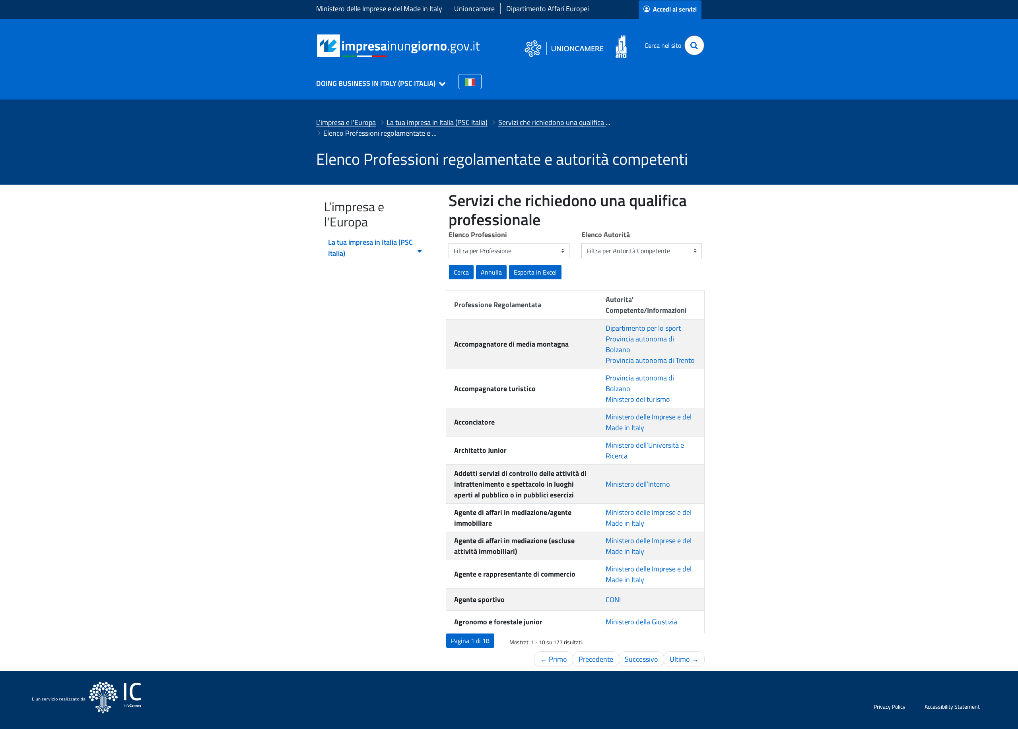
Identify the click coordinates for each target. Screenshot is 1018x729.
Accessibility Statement (952, 706)
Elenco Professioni (478, 234)
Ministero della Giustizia (641, 621)
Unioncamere (474, 8)
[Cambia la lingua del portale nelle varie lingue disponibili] (470, 81)
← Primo (553, 659)
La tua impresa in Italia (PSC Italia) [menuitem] (370, 248)
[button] (377, 83)
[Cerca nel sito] (694, 45)
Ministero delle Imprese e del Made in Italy (379, 8)
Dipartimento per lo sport (643, 328)
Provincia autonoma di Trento (650, 360)
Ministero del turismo (638, 399)
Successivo (641, 659)
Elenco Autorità (605, 234)
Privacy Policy (889, 706)
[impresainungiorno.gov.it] (482, 45)
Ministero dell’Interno (638, 484)
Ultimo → (684, 659)
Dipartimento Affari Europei (547, 8)
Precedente (596, 659)
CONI (613, 599)
